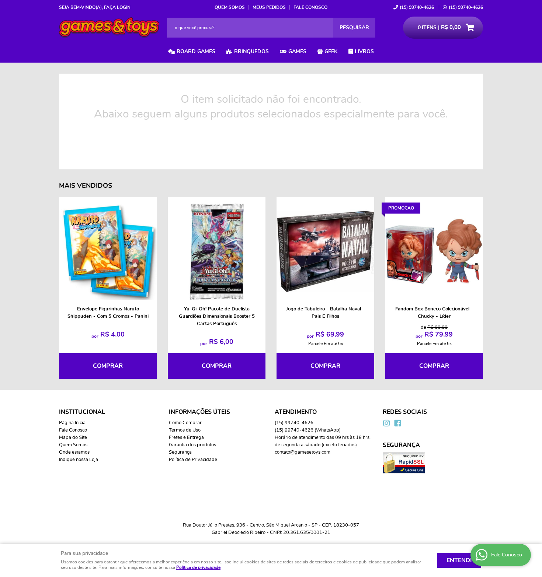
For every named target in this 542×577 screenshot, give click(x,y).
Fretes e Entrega (186, 437)
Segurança (180, 452)
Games (297, 51)
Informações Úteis (199, 412)
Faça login (117, 7)
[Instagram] (386, 423)
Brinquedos (251, 51)
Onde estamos (74, 452)
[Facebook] (397, 423)
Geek (330, 51)
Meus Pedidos (269, 7)
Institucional (82, 412)
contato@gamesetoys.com (302, 452)
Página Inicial (73, 423)
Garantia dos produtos (192, 445)
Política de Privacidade (193, 459)
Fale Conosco (310, 7)
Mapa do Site (73, 437)
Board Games (196, 51)
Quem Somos (230, 7)
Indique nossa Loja (78, 459)
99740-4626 (417, 7)
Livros (364, 51)
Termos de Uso (185, 430)
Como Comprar (185, 423)
